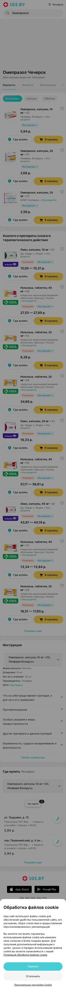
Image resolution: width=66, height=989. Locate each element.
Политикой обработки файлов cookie (25, 954)
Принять (33, 966)
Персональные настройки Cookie (33, 984)
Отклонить (33, 976)
